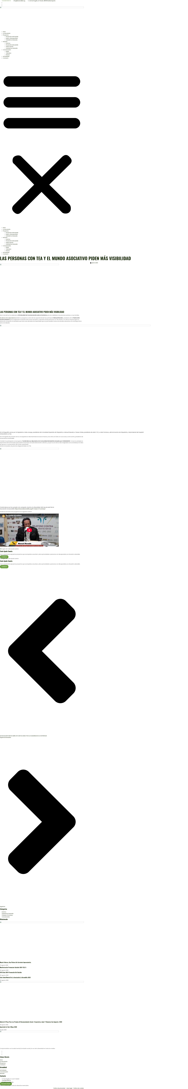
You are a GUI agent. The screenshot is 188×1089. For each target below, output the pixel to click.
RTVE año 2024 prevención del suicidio (11, 972)
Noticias (5, 41)
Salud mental (9, 46)
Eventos (8, 43)
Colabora (4, 557)
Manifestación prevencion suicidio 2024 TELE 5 (13, 967)
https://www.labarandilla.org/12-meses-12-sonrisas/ (30, 509)
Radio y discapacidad (12, 38)
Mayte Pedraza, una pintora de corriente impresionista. (15, 962)
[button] (42, 143)
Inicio (4, 31)
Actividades (6, 56)
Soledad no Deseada (11, 40)
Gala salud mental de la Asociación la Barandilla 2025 (15, 977)
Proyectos (6, 35)
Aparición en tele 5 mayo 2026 (8, 1027)
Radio (7, 51)
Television (8, 53)
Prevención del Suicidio (12, 36)
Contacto (5, 58)
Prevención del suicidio (12, 45)
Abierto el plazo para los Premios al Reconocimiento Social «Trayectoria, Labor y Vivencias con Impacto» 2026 (31, 1022)
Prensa (8, 55)
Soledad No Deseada (11, 48)
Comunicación (7, 50)
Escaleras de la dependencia (8, 318)
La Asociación (6, 33)
